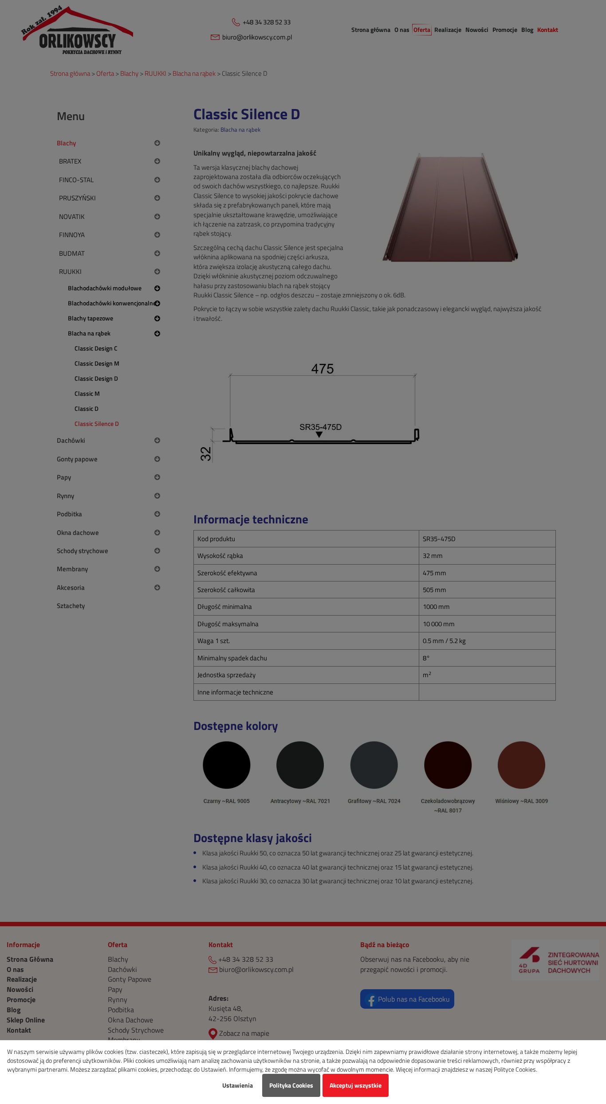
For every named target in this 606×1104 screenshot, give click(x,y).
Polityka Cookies (291, 1085)
